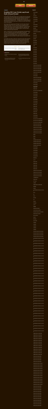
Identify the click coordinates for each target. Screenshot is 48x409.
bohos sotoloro (35, 35)
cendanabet (34, 222)
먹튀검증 (34, 206)
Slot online (34, 197)
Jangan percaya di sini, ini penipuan (37, 127)
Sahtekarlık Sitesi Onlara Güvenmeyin (37, 363)
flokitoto (34, 134)
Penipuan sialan (35, 88)
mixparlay (34, 188)
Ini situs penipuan (35, 12)
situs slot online (35, 220)
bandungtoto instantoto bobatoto (37, 141)
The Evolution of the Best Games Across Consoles (24, 58)
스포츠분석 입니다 (35, 177)
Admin (5, 15)
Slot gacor (34, 201)
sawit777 (34, 204)
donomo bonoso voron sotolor (36, 31)
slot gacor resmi (35, 179)
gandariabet (34, 33)
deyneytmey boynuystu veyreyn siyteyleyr (38, 231)
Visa (33, 199)
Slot (33, 194)
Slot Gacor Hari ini (35, 215)
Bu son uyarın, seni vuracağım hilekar (37, 90)
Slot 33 (34, 192)
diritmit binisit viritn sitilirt (36, 208)
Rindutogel (34, 186)
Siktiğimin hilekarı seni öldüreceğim (37, 184)
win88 (27, 32)
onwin (34, 45)
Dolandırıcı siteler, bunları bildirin (37, 68)
